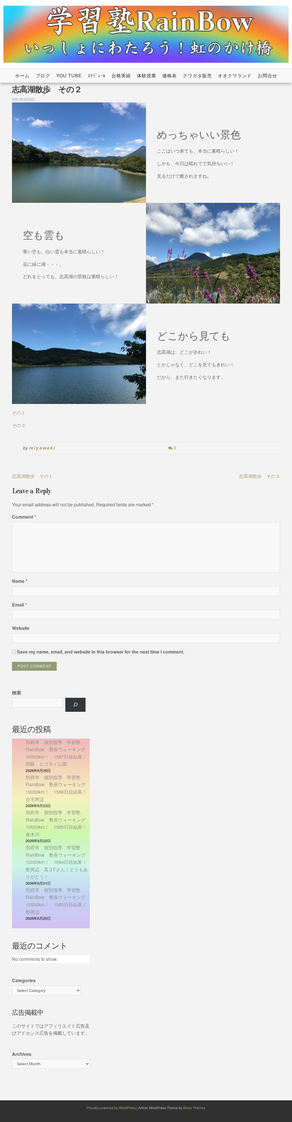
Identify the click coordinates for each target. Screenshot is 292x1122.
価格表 (169, 75)
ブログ (43, 75)
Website (20, 628)
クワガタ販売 (197, 75)
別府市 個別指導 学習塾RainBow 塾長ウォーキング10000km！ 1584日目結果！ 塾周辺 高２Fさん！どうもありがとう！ (58, 862)
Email (19, 604)
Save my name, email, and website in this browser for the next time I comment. (100, 651)
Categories (24, 980)
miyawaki (42, 447)
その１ (19, 412)
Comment (24, 517)
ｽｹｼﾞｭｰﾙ (97, 75)
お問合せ (267, 75)
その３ (19, 425)
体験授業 (146, 75)
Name (19, 581)
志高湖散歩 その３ (259, 476)
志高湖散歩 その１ (32, 476)
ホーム (22, 75)
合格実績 (121, 75)
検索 (16, 692)
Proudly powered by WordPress (112, 1107)
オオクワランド (235, 75)
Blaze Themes (194, 1107)
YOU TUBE (69, 75)
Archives (21, 1054)
